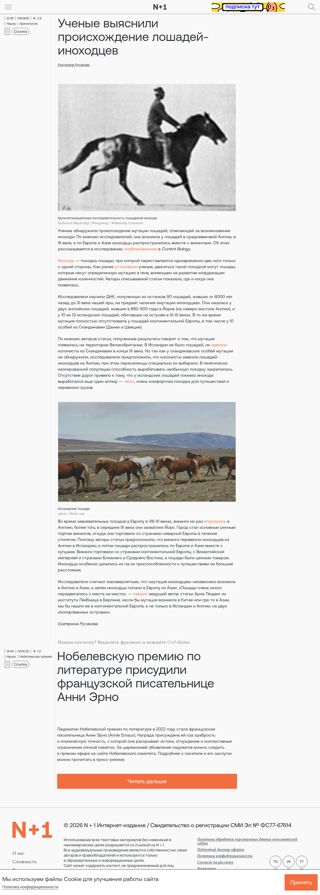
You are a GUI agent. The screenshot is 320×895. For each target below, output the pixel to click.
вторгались (215, 521)
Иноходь (66, 260)
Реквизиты (206, 868)
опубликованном (140, 248)
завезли (219, 344)
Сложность (24, 861)
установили (126, 266)
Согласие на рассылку (215, 862)
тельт (129, 381)
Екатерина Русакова (73, 65)
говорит (140, 593)
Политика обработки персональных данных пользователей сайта (247, 841)
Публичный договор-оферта (220, 849)
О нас (18, 853)
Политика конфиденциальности (30, 887)
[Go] (8, 7)
